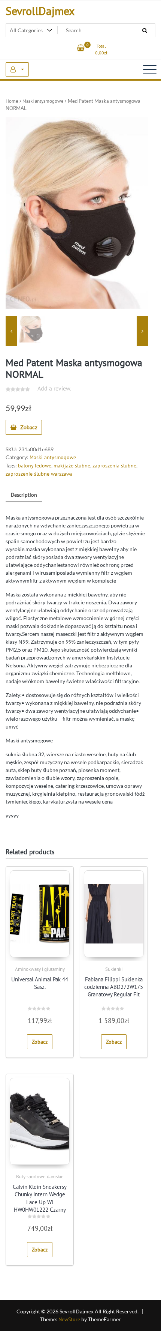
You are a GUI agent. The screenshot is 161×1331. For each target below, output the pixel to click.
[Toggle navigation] (150, 69)
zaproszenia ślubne (114, 465)
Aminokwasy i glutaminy (40, 969)
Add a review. (54, 388)
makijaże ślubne (72, 465)
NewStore (69, 1319)
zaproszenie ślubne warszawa (39, 473)
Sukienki (113, 969)
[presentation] (11, 331)
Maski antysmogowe (43, 101)
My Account (17, 69)
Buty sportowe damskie (40, 1176)
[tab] (24, 495)
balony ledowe (34, 465)
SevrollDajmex (40, 10)
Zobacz (28, 427)
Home (12, 101)
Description (24, 494)
